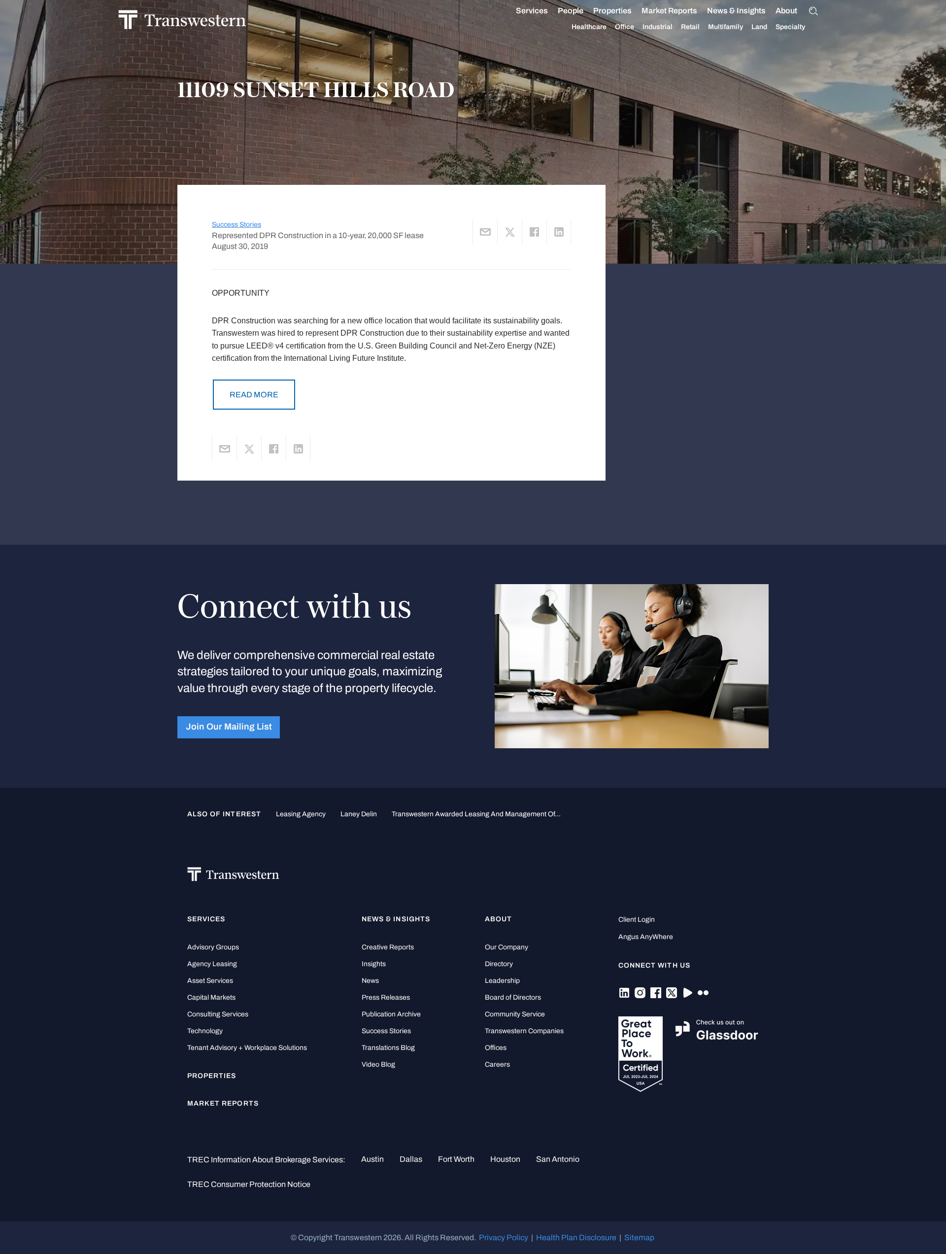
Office (624, 27)
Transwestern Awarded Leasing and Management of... (476, 814)
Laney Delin (358, 814)
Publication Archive (391, 1014)
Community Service (515, 1014)
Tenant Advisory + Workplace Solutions (247, 1047)
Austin (372, 1159)
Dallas (411, 1159)
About (786, 10)
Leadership (502, 980)
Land (759, 27)
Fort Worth (456, 1159)
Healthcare (589, 27)
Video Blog (378, 1064)
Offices (496, 1047)
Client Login (636, 919)
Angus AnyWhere (645, 936)
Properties (612, 10)
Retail (690, 27)
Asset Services (210, 980)
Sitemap (639, 1237)
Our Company (506, 947)
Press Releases (386, 997)
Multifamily (725, 27)
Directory (499, 964)
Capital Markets (211, 997)
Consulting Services (217, 1014)
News (370, 980)
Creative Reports (388, 947)
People (570, 10)
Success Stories (236, 224)
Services (532, 10)
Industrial (657, 27)
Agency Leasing (212, 964)
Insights (374, 964)
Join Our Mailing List (229, 727)
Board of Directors (513, 997)
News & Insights (736, 10)
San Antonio (557, 1159)
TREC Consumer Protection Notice (248, 1184)
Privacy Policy (503, 1237)
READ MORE (254, 394)
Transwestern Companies (524, 1031)
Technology (205, 1031)
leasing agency (301, 814)
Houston (505, 1159)
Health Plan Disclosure (576, 1237)
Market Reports (669, 10)
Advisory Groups (213, 947)
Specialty (790, 27)
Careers (497, 1064)
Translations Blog (388, 1047)
